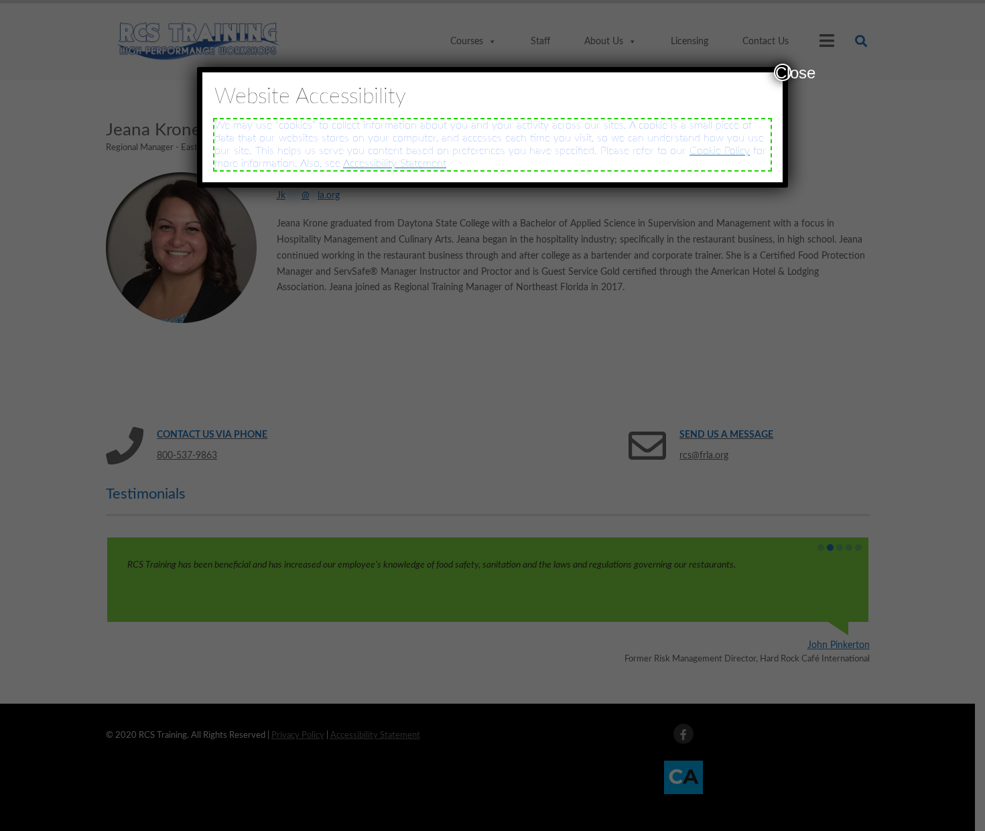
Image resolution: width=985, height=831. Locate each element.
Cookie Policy (720, 150)
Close (783, 72)
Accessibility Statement (394, 163)
